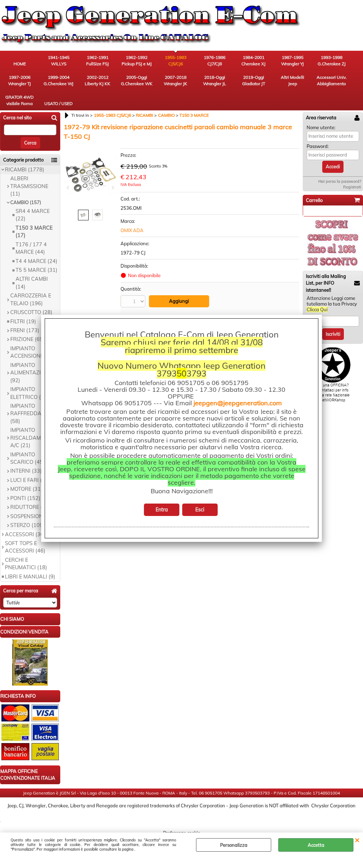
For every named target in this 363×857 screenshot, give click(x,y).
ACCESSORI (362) (27, 534)
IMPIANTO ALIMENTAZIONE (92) (30, 373)
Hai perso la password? (339, 181)
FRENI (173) (24, 330)
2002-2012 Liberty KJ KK (97, 80)
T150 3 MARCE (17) (34, 231)
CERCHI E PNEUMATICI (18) (26, 564)
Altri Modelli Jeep (292, 80)
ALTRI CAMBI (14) (32, 283)
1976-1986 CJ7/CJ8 (214, 60)
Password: (318, 146)
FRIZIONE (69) (27, 339)
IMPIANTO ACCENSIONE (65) (32, 352)
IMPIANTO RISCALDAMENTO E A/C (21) (34, 438)
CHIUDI (357, 839)
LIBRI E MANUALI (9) (30, 576)
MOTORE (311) (28, 489)
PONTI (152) (25, 498)
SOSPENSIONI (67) (33, 516)
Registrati (352, 187)
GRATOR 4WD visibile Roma (19, 100)
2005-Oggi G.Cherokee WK (136, 80)
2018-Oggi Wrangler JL (214, 80)
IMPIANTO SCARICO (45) (27, 458)
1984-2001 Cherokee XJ (253, 60)
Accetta (316, 845)
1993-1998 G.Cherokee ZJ (332, 60)
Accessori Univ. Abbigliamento (332, 80)
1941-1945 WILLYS (58, 60)
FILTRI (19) (23, 321)
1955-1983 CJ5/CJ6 (175, 60)
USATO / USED (58, 103)
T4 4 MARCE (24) (36, 261)
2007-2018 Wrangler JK (175, 80)
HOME (19, 63)
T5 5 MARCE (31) (36, 270)
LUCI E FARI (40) (30, 480)
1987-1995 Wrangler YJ (292, 60)
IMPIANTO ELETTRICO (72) (29, 393)
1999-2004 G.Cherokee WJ (58, 80)
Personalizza (233, 845)
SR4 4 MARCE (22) (33, 215)
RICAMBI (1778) (24, 169)
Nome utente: (321, 127)
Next (112, 187)
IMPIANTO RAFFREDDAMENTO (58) (34, 413)
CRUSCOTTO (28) (31, 312)
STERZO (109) (27, 525)
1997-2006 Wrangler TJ (19, 80)
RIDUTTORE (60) (30, 507)
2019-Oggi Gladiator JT (253, 80)
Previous (68, 187)
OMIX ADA (132, 230)
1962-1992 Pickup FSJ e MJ (137, 60)
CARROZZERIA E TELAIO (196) (30, 299)
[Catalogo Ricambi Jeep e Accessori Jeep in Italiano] (30, 684)
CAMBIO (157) (25, 202)
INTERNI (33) (26, 471)
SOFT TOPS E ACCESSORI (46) (25, 547)
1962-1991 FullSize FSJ (97, 60)
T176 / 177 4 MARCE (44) (31, 248)
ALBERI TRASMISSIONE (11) (29, 186)
